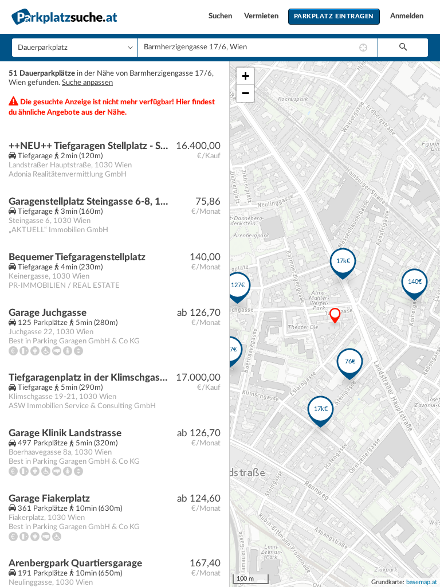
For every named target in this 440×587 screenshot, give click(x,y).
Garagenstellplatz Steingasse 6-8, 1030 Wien (90, 201)
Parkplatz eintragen (334, 16)
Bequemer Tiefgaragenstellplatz (77, 257)
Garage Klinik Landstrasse (65, 433)
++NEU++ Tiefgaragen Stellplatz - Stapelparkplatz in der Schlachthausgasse (90, 146)
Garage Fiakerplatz (49, 498)
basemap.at (421, 582)
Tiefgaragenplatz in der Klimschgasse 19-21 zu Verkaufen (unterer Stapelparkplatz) (90, 377)
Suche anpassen (87, 83)
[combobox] (258, 47)
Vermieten (262, 16)
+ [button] (245, 76)
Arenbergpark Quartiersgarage (75, 563)
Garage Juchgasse (48, 313)
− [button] (245, 93)
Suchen (221, 16)
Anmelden (406, 16)
